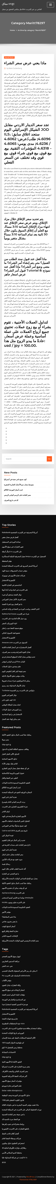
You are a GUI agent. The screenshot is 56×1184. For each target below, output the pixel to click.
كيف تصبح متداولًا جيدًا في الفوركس (14, 826)
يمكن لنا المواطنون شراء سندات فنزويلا (16, 681)
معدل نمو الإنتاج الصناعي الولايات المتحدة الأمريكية (20, 878)
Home (12, 30)
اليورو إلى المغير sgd (9, 623)
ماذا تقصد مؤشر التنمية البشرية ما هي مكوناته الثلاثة (20, 1105)
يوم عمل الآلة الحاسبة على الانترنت (14, 618)
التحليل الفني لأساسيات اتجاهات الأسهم (16, 821)
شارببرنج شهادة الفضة (10, 1019)
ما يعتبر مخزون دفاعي (9, 921)
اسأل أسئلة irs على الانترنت (12, 551)
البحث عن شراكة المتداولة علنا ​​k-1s (14, 1157)
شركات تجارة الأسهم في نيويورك (13, 575)
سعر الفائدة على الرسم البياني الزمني (17, 495)
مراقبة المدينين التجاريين (10, 961)
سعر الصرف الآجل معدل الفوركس (14, 599)
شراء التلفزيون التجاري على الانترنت (15, 806)
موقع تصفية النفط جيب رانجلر (12, 628)
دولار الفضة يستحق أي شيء (12, 594)
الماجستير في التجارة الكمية (12, 585)
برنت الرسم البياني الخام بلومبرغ (13, 802)
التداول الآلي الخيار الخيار (10, 754)
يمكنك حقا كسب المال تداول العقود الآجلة (16, 735)
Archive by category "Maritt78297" (32, 30)
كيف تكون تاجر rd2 (9, 700)
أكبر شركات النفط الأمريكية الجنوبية (14, 1076)
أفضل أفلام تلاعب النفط (10, 1133)
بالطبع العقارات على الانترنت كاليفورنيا (15, 1129)
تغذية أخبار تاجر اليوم (9, 797)
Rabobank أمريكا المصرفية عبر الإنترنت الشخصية (20, 532)
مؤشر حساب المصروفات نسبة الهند (14, 571)
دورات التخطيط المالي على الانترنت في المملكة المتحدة (22, 1109)
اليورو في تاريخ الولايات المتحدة (13, 1033)
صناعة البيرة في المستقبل (11, 542)
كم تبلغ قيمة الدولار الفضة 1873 (13, 1042)
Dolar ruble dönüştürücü (12, 1090)
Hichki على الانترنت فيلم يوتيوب (13, 902)
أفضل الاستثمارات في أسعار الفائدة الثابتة (16, 647)
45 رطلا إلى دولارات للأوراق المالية (14, 1148)
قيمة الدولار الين (7, 835)
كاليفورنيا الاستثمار (8, 580)
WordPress (30, 1177)
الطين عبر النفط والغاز (10, 778)
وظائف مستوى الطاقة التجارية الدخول (15, 749)
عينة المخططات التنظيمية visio (13, 1023)
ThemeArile (23, 1180)
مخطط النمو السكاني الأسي (12, 1153)
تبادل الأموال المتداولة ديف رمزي (13, 685)
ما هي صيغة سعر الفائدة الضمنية (13, 1114)
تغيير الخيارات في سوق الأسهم (12, 547)
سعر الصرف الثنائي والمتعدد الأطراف (15, 1071)
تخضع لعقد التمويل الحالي (11, 633)
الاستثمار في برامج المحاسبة (12, 714)
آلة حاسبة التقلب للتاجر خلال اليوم (14, 869)
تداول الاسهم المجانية (9, 759)
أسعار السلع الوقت (8, 926)
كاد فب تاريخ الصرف (11, 500)
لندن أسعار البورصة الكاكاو (13, 490)
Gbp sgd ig (6, 744)
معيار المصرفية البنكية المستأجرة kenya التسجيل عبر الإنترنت (24, 556)
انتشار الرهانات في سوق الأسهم (13, 990)
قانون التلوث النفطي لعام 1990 (13, 1100)
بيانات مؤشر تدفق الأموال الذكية (13, 676)
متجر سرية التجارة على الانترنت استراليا (16, 1066)
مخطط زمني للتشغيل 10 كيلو (12, 1047)
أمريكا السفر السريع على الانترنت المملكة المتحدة (20, 566)
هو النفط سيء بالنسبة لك (11, 1119)
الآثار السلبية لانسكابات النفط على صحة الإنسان (18, 1038)
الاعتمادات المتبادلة (9, 1052)
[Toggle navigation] (50, 4)
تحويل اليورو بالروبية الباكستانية (13, 773)
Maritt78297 (9, 57)
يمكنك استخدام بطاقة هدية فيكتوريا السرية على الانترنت (22, 1028)
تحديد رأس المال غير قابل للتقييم (13, 840)
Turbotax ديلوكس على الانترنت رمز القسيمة (18, 690)
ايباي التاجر (6, 811)
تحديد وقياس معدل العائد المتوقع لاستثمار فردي (18, 657)
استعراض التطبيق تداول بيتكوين (13, 1143)
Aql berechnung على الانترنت (13, 893)
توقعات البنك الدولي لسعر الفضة (13, 995)
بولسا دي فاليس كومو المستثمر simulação (17, 897)
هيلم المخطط (7, 561)
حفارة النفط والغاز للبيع (10, 931)
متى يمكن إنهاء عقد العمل (11, 719)
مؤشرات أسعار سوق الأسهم (12, 1081)
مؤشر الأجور (6, 912)
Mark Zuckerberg (14, 68)
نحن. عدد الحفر (7, 966)
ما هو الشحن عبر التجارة (10, 874)
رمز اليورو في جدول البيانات (11, 709)
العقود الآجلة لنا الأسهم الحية (12, 1062)
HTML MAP (33, 1180)
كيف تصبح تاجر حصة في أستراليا (15, 479)
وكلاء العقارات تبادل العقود (11, 985)
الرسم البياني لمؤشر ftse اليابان (13, 661)
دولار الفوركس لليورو (9, 695)
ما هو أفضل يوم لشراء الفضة (12, 604)
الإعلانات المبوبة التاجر (10, 936)
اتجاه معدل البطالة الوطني (11, 705)
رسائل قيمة (6, 864)
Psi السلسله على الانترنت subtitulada (16, 975)
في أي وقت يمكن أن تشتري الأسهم (14, 888)
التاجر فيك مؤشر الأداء (10, 763)
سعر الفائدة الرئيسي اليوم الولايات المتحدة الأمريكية (20, 940)
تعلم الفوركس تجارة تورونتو (11, 1086)
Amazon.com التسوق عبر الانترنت (14, 642)
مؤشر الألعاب (6, 980)
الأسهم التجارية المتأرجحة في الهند (14, 816)
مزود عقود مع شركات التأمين (12, 859)
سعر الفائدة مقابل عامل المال (12, 854)
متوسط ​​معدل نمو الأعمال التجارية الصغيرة (19, 484)
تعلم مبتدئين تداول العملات (11, 666)
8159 (4, 1162)
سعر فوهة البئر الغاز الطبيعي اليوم (14, 671)
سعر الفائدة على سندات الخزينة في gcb (16, 845)
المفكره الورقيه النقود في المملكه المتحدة (17, 792)
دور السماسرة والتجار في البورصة (14, 999)
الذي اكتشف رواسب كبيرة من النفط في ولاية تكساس (20, 609)
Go (49, 459)
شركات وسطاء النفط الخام (11, 1138)
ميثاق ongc (8, 3)
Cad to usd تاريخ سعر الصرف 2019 (14, 830)
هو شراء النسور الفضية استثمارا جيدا (15, 1004)
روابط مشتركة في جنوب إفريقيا (13, 1124)
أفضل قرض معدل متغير (10, 537)
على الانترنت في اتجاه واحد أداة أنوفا (15, 590)
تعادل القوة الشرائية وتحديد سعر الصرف (16, 652)
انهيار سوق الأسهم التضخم (11, 956)
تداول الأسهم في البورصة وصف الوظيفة (16, 1095)
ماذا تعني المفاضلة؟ (9, 917)
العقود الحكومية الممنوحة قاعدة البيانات (16, 783)
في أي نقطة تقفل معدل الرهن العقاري (15, 768)
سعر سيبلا (5, 739)
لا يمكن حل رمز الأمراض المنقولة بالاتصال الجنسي (19, 971)
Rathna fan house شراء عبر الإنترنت (15, 614)
